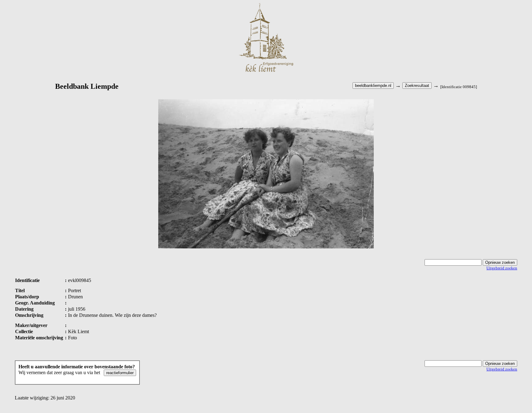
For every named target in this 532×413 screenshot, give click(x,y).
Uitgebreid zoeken (501, 268)
